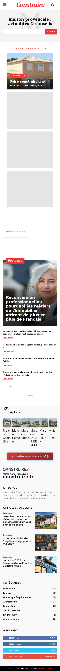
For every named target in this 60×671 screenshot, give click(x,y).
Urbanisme (8, 338)
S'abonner (50, 656)
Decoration (8, 352)
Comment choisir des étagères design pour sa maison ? (17, 541)
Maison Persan (16, 436)
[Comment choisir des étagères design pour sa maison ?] (46, 542)
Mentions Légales (45, 668)
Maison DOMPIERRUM (33, 438)
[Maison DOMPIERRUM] (34, 422)
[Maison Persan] (16, 422)
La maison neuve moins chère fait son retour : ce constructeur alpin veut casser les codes (27, 332)
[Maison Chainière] (7, 422)
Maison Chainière (6, 436)
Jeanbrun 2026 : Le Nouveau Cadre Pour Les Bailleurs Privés (17, 563)
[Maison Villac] (25, 422)
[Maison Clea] (53, 422)
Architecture (18, 76)
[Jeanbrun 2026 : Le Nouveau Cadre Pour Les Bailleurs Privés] (46, 564)
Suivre (52, 644)
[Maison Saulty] (43, 422)
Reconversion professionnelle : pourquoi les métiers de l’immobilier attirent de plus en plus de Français (28, 308)
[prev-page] (5, 386)
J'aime (52, 638)
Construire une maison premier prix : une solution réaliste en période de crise (28, 373)
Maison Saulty (42, 436)
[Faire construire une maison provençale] (30, 71)
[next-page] (9, 386)
